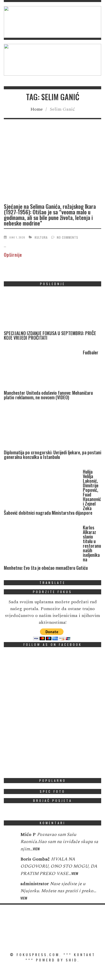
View (36, 848)
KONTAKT (84, 954)
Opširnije (13, 254)
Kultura (41, 237)
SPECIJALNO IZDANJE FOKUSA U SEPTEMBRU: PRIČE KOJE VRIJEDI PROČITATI (50, 335)
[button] (52, 22)
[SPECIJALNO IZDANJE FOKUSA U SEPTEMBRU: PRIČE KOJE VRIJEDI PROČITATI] (42, 310)
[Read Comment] (9, 838)
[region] (52, 22)
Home (36, 109)
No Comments (67, 237)
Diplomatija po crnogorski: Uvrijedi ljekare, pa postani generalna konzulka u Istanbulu (52, 454)
